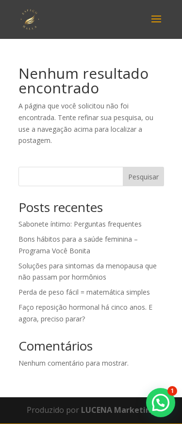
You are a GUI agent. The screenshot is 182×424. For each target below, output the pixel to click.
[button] (160, 402)
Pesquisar (143, 176)
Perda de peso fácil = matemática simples (84, 292)
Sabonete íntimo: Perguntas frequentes (80, 224)
